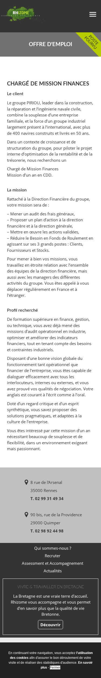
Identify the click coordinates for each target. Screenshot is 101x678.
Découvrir (50, 624)
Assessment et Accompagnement (52, 563)
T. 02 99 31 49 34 (47, 498)
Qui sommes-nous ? (52, 548)
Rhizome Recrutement (29, 15)
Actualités (53, 570)
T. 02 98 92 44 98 (47, 531)
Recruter (52, 555)
